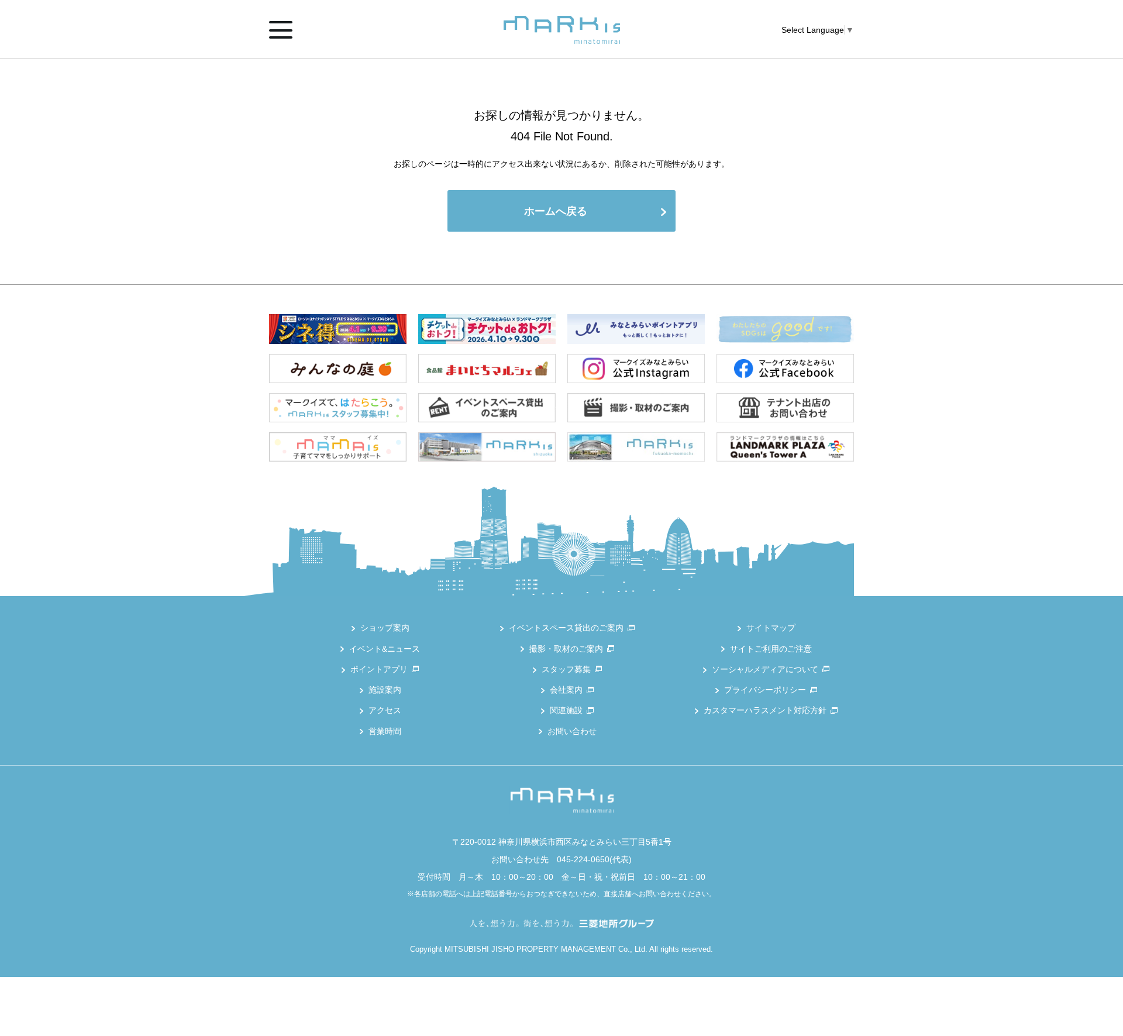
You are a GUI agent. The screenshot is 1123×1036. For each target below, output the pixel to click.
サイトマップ (770, 627)
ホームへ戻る (555, 211)
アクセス (384, 710)
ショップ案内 (384, 627)
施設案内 (384, 689)
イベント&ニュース (384, 648)
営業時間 (384, 731)
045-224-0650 (583, 859)
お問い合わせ (572, 731)
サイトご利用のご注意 (771, 648)
